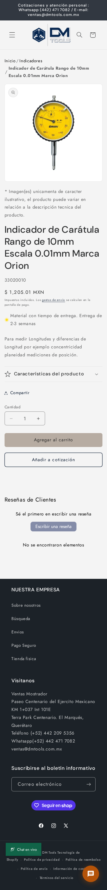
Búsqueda (20, 618)
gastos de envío (53, 300)
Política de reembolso (83, 859)
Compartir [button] (20, 393)
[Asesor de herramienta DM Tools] (90, 874)
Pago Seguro (23, 645)
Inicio (10, 61)
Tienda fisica (23, 659)
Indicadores (30, 61)
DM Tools (49, 852)
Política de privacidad (42, 859)
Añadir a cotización (53, 459)
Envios (17, 632)
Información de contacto (72, 868)
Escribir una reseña (53, 526)
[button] (12, 34)
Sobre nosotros (26, 605)
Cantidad (13, 407)
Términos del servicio (56, 878)
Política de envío (34, 868)
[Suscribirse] (88, 784)
